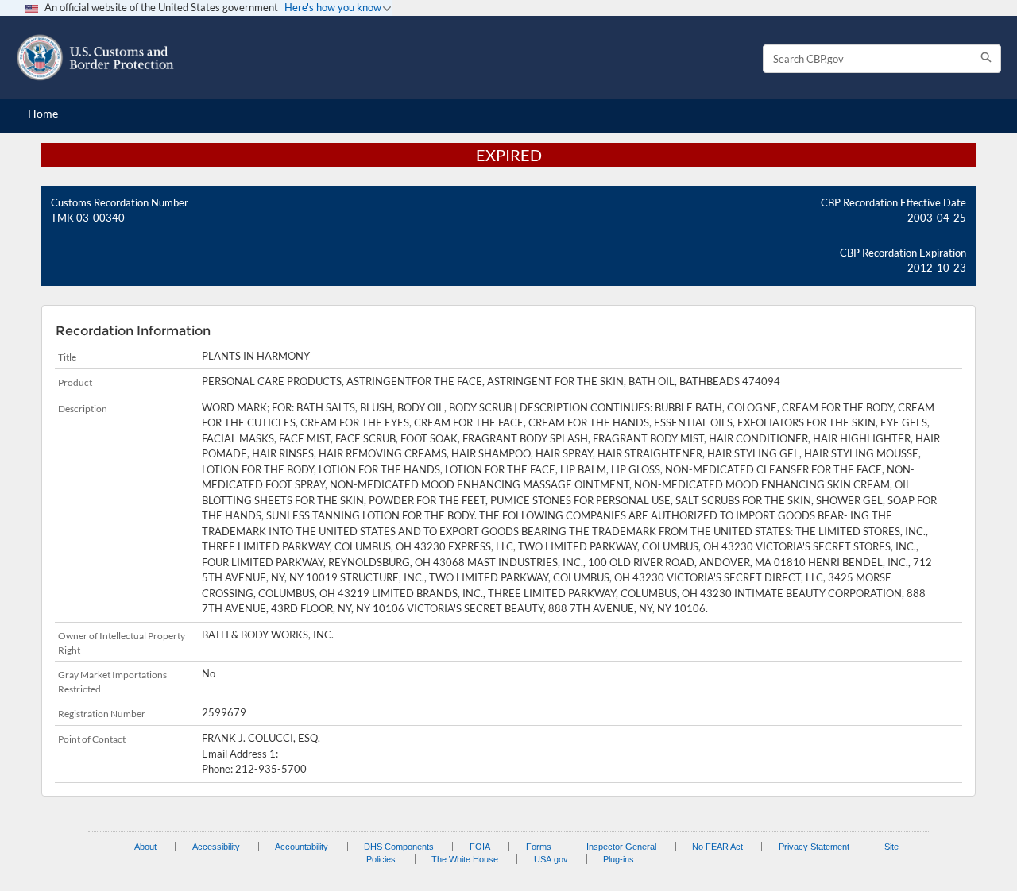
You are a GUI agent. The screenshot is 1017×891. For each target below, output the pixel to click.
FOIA (480, 846)
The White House (464, 859)
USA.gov (551, 859)
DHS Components (399, 846)
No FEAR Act (717, 846)
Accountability (301, 846)
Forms (538, 846)
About (145, 846)
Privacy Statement (814, 846)
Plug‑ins (618, 859)
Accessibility (216, 846)
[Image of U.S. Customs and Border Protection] (95, 57)
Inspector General (621, 846)
